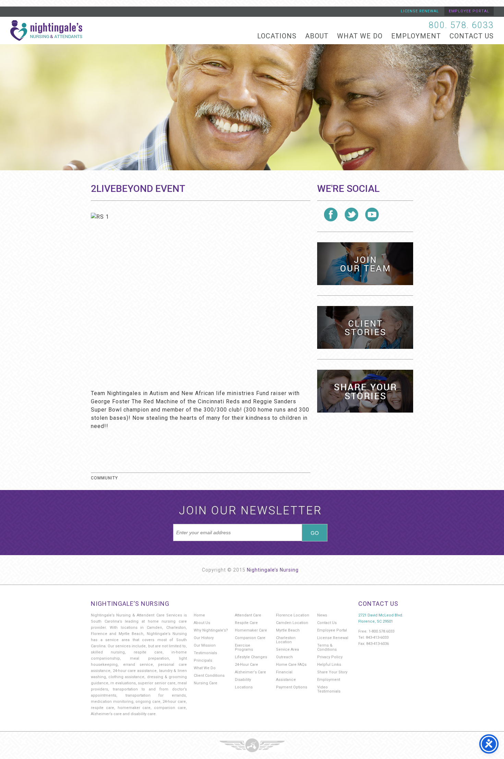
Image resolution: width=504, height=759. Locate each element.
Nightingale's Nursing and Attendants (46, 30)
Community (104, 478)
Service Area (287, 649)
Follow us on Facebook (331, 214)
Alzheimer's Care (250, 672)
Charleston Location (286, 640)
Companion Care (250, 638)
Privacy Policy (330, 657)
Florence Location (292, 615)
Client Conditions (209, 675)
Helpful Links (329, 664)
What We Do (360, 36)
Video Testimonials (328, 689)
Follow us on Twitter (351, 214)
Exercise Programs (244, 647)
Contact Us (471, 36)
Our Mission (205, 645)
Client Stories (365, 327)
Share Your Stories (365, 391)
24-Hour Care (246, 664)
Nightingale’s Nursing (273, 570)
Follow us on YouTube (372, 214)
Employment (416, 36)
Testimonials (205, 653)
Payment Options (291, 687)
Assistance (286, 679)
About (316, 36)
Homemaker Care (251, 630)
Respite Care (246, 623)
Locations (277, 36)
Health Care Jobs (365, 263)
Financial (284, 672)
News (322, 615)
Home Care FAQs (291, 664)
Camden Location (292, 623)
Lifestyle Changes (251, 657)
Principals (203, 660)
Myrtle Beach (288, 630)
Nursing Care (205, 683)
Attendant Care (248, 615)
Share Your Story (332, 672)
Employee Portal (469, 11)
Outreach (284, 657)
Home (199, 615)
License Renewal (420, 11)
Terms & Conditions (327, 647)
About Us (202, 623)
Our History (204, 638)
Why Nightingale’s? (211, 630)
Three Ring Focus (252, 745)
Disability (243, 679)
